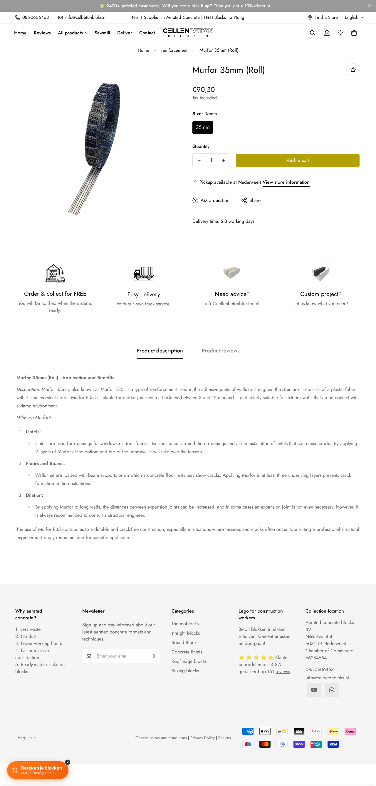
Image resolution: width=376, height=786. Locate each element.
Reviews (42, 32)
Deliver (124, 32)
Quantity (201, 146)
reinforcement (174, 50)
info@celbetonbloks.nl (327, 677)
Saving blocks (185, 670)
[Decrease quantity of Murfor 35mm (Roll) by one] (199, 160)
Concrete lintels (187, 651)
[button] (352, 33)
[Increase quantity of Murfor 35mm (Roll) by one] (223, 160)
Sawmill (102, 32)
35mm (203, 127)
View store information (286, 182)
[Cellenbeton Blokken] (188, 32)
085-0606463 (320, 669)
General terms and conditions (161, 738)
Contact (147, 32)
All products (70, 32)
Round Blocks (185, 642)
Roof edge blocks (189, 661)
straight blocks (186, 633)
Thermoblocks (185, 623)
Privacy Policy (202, 738)
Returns (224, 738)
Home (20, 32)
